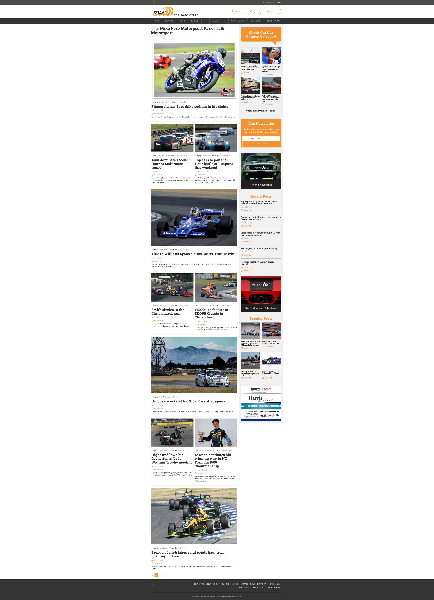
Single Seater (238, 21)
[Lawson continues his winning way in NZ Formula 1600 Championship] (216, 433)
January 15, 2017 (157, 466)
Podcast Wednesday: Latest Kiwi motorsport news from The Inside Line (270, 98)
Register (270, 11)
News (182, 21)
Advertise (244, 584)
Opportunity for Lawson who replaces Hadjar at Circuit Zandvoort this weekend (271, 68)
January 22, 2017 (201, 321)
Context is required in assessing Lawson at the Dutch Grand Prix (250, 68)
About (208, 584)
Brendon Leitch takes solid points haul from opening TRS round (188, 554)
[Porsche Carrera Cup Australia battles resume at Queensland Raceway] (250, 361)
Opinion (194, 21)
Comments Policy (258, 587)
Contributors (199, 584)
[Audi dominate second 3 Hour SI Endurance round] (172, 138)
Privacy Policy (244, 587)
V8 (205, 21)
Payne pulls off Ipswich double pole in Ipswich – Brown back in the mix (259, 202)
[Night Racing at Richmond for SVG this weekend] (271, 361)
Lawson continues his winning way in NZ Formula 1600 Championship (213, 460)
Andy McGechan (181, 102)
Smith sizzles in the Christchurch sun (167, 311)
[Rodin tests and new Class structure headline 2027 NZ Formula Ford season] (250, 331)
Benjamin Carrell (181, 156)
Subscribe (225, 584)
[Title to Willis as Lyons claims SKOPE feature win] (194, 217)
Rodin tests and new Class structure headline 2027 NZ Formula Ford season (250, 343)
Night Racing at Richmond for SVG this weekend (270, 373)
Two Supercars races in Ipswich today (259, 248)
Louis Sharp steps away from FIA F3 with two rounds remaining (260, 233)
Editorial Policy (274, 584)
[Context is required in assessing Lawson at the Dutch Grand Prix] (250, 55)
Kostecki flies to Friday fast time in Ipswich (257, 262)
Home (156, 21)
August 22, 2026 (246, 207)
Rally (215, 21)
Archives (235, 584)
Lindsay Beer (182, 548)
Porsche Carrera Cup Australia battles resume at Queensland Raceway (250, 373)
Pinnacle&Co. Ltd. (237, 597)
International (273, 21)
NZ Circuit (255, 21)
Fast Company (183, 249)
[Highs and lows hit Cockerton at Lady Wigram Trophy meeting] (172, 433)
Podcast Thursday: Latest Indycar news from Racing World (250, 98)
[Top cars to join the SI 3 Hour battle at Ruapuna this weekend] (216, 138)
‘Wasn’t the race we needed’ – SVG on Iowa (270, 342)
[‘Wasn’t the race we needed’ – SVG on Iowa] (271, 331)
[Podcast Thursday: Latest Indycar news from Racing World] (250, 85)
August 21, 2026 (246, 267)
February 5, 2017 (157, 258)
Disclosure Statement (258, 584)
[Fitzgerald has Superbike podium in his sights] (194, 70)
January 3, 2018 (157, 110)
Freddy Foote (175, 397)
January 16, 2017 (157, 405)
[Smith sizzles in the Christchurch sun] (172, 287)
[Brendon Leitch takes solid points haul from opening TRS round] (194, 516)
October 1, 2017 (157, 171)
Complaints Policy (273, 587)
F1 (224, 21)
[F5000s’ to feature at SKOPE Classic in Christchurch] (216, 287)
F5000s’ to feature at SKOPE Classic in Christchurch (211, 313)
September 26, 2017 (202, 171)
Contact (216, 584)
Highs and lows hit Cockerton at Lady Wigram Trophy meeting (172, 458)
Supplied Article (224, 156)
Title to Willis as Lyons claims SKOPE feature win (192, 254)
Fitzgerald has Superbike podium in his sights (189, 106)
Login (279, 2)
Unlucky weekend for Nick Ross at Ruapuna (188, 401)
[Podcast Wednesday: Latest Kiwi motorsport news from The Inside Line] (271, 85)
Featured (169, 21)
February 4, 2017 (157, 317)
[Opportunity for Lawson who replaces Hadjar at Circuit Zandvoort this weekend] (271, 55)
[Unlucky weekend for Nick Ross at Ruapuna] (194, 365)
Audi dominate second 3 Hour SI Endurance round (171, 164)
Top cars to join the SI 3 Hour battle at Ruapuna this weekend (214, 164)
